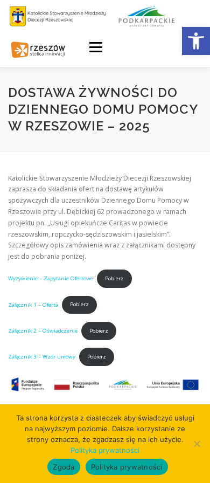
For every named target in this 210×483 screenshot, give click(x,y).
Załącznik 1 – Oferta (33, 304)
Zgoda (63, 467)
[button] (196, 41)
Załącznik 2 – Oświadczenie (43, 330)
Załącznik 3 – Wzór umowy (41, 356)
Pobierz (114, 278)
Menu (95, 47)
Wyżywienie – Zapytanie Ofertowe (50, 278)
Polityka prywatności (105, 450)
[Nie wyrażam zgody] (196, 443)
